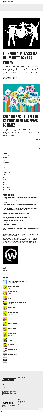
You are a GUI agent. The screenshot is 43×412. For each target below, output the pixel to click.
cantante (16, 236)
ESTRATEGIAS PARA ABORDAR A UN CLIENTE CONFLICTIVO (13, 221)
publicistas (13, 241)
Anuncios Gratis (5, 155)
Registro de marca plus (13, 323)
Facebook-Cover (5, 165)
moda (30, 239)
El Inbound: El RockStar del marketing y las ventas (20, 58)
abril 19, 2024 (5, 211)
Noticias (4, 79)
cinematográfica (30, 236)
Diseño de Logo (11, 344)
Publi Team (4, 182)
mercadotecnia (20, 239)
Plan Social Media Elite (12, 292)
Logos (4, 170)
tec (20, 242)
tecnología (29, 242)
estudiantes (29, 238)
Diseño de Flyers (11, 339)
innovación (33, 238)
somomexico (14, 242)
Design (4, 159)
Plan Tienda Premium (12, 354)
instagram (5, 273)
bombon (13, 236)
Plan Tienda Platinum (12, 349)
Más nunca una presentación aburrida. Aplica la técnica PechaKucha (16, 213)
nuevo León (5, 241)
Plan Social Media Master (13, 286)
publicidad (8, 241)
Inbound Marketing (6, 78)
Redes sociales (8, 79)
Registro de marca (6, 187)
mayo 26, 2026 (5, 198)
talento (18, 242)
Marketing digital (11, 239)
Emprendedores (5, 162)
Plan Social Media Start (13, 313)
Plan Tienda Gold (11, 360)
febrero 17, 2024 (5, 222)
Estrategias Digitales (15, 77)
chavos (25, 236)
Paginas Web (5, 179)
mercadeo (16, 239)
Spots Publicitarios (6, 189)
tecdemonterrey (24, 242)
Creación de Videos (12, 333)
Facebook (5, 272)
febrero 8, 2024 (5, 225)
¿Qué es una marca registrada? (9, 224)
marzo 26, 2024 (5, 218)
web (38, 242)
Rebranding (5, 184)
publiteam (17, 241)
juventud (37, 238)
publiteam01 (21, 241)
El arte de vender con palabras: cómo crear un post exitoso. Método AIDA (17, 201)
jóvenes (4, 239)
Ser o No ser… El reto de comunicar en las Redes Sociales (20, 121)
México (36, 239)
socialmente (9, 242)
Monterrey (33, 239)
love (7, 239)
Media (17, 78)
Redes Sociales (31, 241)
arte (8, 236)
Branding (9, 77)
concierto (11, 238)
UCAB (32, 242)
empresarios (25, 238)
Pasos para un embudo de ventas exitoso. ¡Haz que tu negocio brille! (16, 217)
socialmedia (5, 242)
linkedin (5, 270)
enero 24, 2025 (5, 202)
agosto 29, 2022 (5, 77)
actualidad (5, 236)
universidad (35, 242)
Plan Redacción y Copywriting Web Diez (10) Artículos (18, 297)
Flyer (4, 167)
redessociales (25, 241)
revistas (35, 241)
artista (10, 236)
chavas (22, 236)
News (19, 78)
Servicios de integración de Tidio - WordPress (17, 281)
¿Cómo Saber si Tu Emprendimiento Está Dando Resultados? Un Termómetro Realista (20, 204)
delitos (15, 238)
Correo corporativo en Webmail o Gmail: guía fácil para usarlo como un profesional (20, 197)
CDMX (20, 236)
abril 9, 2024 (5, 214)
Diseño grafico (5, 160)
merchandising (26, 239)
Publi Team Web (8, 405)
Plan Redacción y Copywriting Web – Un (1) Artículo (18, 302)
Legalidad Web (11, 318)
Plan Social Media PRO (12, 307)
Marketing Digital (12, 78)
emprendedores (19, 238)
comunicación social (6, 238)
